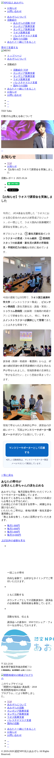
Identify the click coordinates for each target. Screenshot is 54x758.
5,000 (13, 532)
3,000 (13, 528)
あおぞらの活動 (15, 707)
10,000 (14, 535)
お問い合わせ (14, 11)
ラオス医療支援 (21, 32)
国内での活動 (20, 39)
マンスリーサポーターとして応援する (27, 450)
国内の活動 (13, 723)
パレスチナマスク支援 (25, 35)
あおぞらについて (16, 17)
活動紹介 (12, 20)
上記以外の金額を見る (13, 540)
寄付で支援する (9, 47)
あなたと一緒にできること (21, 42)
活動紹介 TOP (20, 70)
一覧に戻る (7, 475)
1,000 (13, 525)
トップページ (14, 55)
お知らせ (12, 8)
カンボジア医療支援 (24, 26)
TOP (9, 163)
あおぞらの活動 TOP (24, 23)
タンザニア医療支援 (24, 29)
